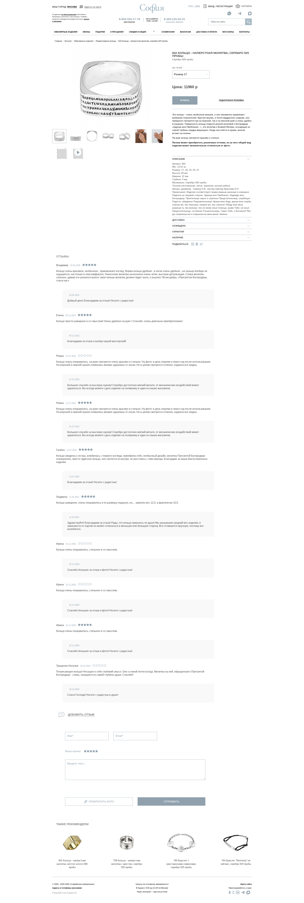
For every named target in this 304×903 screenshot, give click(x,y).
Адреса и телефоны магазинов (67, 888)
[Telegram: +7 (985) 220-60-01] (239, 13)
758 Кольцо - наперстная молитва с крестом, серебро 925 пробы (126, 864)
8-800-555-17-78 (129, 19)
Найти (248, 21)
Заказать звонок (174, 22)
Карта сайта (246, 884)
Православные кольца (106, 41)
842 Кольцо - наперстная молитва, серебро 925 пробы (143, 41)
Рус (191, 6)
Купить (184, 100)
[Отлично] (96, 751)
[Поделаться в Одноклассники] (197, 244)
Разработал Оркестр (64, 893)
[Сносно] (88, 751)
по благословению (69, 14)
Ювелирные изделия (83, 41)
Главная (58, 41)
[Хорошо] (93, 751)
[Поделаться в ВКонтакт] (192, 244)
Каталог (68, 41)
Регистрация (224, 6)
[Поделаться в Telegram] (201, 244)
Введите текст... (76, 763)
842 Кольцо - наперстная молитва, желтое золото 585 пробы (72, 864)
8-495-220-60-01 (174, 19)
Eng (197, 6)
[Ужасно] (85, 751)
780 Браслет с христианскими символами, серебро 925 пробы (181, 864)
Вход (211, 6)
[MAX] (250, 13)
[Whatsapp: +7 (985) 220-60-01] (229, 13)
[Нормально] (91, 751)
